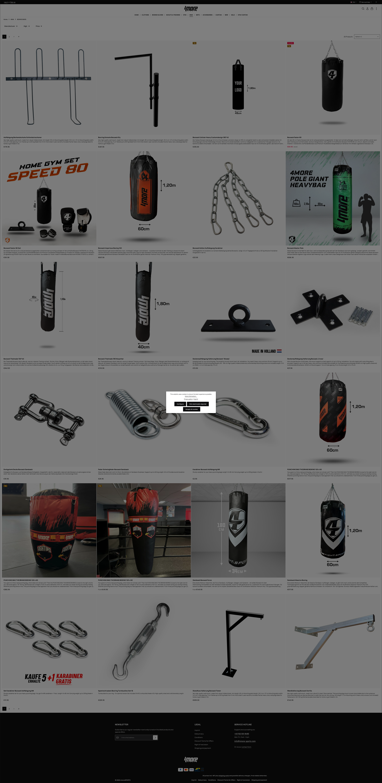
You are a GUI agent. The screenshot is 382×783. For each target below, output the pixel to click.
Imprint (197, 730)
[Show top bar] (376, 9)
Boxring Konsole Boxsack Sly (109, 137)
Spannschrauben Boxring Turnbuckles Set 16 (115, 691)
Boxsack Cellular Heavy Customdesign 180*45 (211, 137)
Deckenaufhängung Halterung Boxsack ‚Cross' (305, 359)
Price (38, 26)
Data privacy (199, 734)
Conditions (199, 737)
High (25, 26)
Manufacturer (9, 26)
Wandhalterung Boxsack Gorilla (299, 691)
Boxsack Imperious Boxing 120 (110, 248)
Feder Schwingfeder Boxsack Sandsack (113, 469)
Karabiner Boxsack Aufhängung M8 (206, 469)
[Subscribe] (155, 737)
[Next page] (14, 37)
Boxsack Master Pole (295, 248)
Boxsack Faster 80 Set (12, 248)
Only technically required (197, 404)
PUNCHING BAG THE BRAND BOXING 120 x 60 (304, 469)
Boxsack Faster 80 (294, 137)
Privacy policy (188, 399)
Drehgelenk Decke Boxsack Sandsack (18, 469)
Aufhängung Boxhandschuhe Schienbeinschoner (23, 137)
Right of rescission (201, 744)
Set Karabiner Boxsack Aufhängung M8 (19, 691)
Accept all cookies (192, 409)
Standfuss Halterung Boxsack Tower (207, 691)
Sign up (12, 2)
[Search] (363, 9)
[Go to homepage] (191, 8)
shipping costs (224, 776)
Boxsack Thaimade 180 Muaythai (110, 359)
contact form (246, 747)
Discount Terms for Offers (204, 741)
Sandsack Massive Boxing (297, 580)
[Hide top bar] (376, 2)
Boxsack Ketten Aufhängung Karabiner (208, 248)
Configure (180, 404)
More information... (191, 396)
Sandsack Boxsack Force (202, 580)
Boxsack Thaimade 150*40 (14, 359)
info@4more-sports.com (245, 741)
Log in (6, 2)
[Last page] (19, 37)
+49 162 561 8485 (241, 734)
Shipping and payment (203, 748)
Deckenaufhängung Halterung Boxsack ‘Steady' (211, 359)
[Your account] (367, 9)
